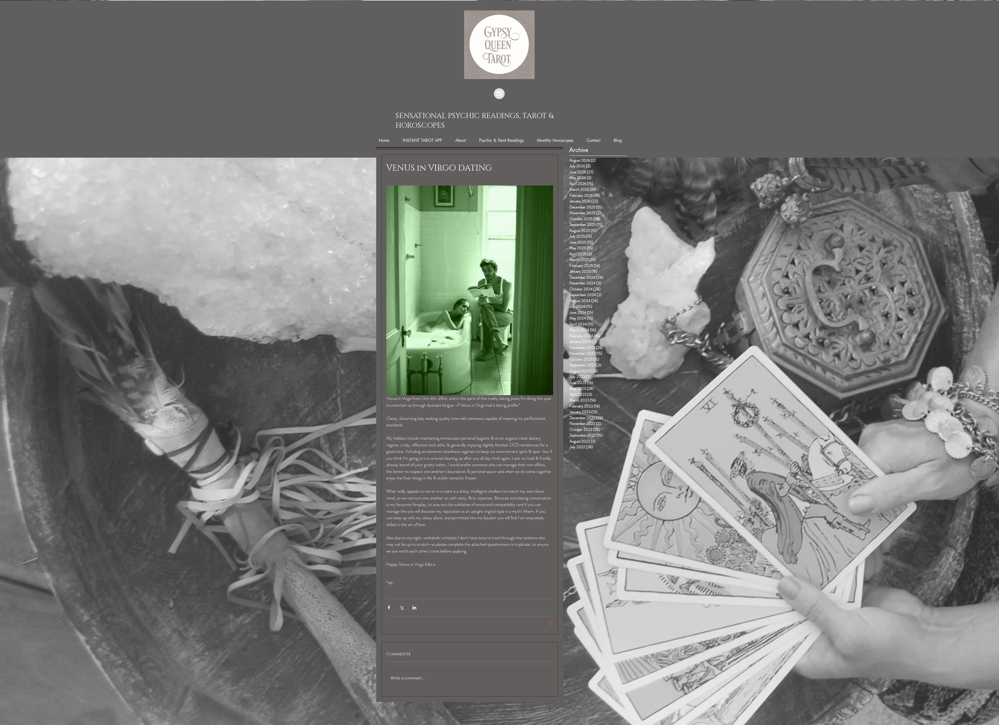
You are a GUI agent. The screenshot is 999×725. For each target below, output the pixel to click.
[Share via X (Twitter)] (401, 607)
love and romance (445, 590)
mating (483, 590)
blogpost (393, 590)
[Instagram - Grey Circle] (499, 93)
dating (469, 590)
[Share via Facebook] (388, 607)
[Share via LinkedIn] (414, 607)
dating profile (415, 590)
